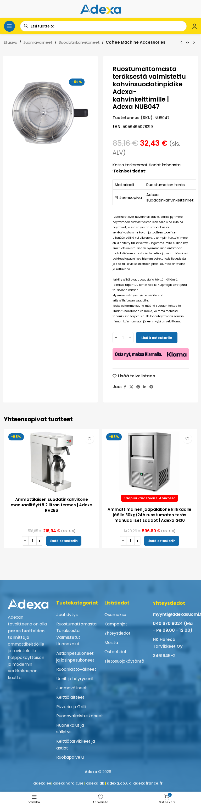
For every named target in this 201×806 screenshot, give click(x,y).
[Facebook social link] (125, 386)
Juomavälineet (38, 42)
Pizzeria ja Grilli (71, 707)
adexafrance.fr (148, 783)
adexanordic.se (68, 783)
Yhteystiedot (117, 633)
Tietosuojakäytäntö (124, 661)
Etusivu (10, 42)
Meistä (111, 643)
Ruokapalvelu (70, 757)
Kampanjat (115, 624)
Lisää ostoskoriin (156, 337)
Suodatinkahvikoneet (79, 42)
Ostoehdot (115, 652)
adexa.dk (95, 783)
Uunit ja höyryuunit (75, 679)
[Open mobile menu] (9, 26)
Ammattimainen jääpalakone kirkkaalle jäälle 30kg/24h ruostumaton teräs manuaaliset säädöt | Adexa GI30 (149, 515)
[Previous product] (181, 43)
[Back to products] (188, 43)
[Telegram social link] (151, 386)
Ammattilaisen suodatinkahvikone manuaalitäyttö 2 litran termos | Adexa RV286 (51, 505)
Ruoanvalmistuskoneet (79, 716)
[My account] (194, 26)
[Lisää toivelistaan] (89, 438)
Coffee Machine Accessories (135, 42)
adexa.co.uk (119, 783)
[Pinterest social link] (138, 386)
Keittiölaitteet (70, 697)
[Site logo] (100, 9)
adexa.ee (42, 783)
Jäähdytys (67, 615)
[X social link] (131, 386)
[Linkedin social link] (145, 386)
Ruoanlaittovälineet (76, 669)
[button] (63, 541)
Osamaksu (115, 615)
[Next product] (194, 43)
